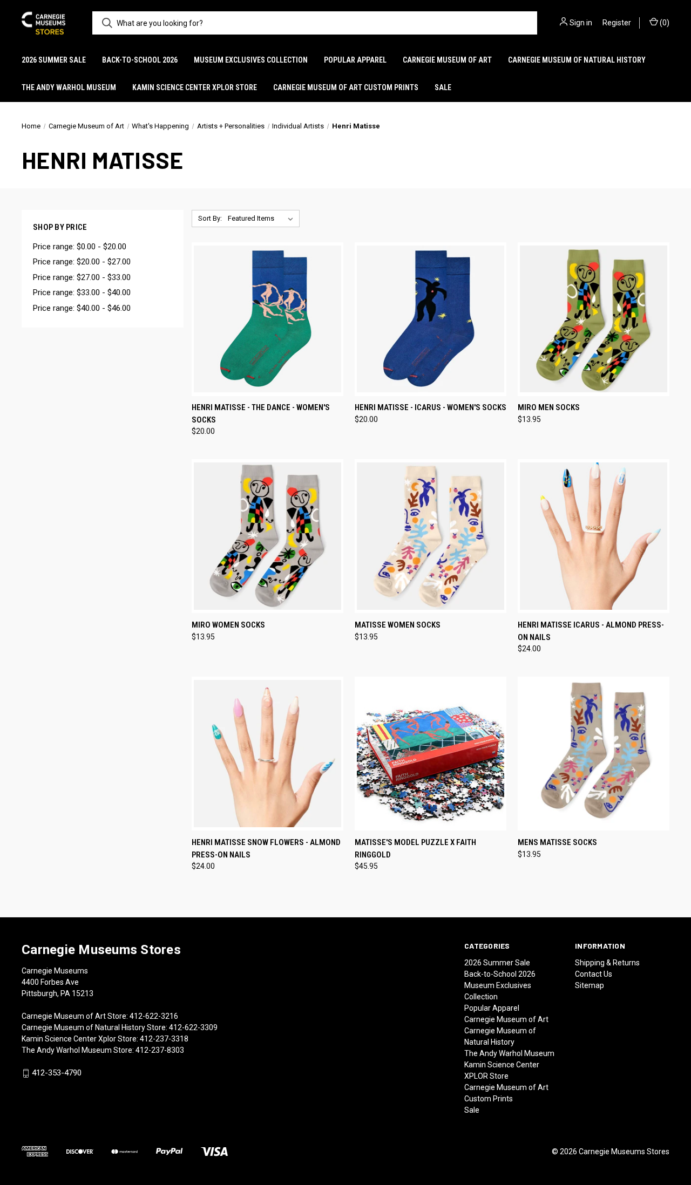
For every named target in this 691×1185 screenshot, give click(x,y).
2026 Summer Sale (54, 60)
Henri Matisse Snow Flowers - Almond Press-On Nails (266, 848)
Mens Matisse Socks (557, 842)
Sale (443, 87)
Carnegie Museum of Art (447, 60)
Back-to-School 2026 (140, 60)
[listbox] (262, 218)
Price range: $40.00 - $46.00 (82, 308)
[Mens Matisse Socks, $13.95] (593, 753)
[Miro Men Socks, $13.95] (593, 319)
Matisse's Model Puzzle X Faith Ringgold (415, 848)
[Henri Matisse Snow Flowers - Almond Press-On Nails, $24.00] (267, 753)
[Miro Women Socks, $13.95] (267, 536)
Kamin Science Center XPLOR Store (194, 87)
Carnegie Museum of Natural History (577, 60)
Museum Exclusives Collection (251, 60)
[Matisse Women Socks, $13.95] (430, 536)
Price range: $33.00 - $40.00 (82, 292)
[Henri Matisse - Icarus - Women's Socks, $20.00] (430, 319)
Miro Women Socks (228, 625)
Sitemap (589, 985)
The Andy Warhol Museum (69, 87)
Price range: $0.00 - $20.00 (79, 246)
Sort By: (210, 218)
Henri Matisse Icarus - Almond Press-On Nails (591, 631)
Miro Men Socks (549, 407)
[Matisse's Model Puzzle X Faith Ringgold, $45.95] (430, 753)
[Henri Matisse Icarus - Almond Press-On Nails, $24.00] (593, 536)
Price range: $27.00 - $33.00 (82, 277)
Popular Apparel (355, 60)
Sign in (581, 22)
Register (616, 22)
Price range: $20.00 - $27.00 (82, 262)
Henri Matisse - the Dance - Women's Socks (261, 414)
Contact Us (593, 974)
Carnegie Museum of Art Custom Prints (345, 87)
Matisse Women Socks (398, 625)
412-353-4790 (57, 1073)
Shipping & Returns (607, 962)
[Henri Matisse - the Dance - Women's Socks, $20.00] (267, 319)
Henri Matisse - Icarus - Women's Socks (430, 407)
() (663, 22)
